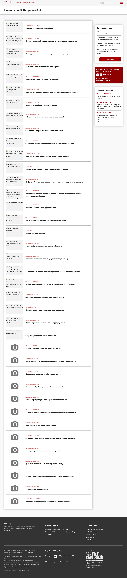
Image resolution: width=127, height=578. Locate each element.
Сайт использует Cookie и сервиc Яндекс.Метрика (16, 570)
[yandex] (52, 562)
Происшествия (56, 529)
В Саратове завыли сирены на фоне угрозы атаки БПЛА (107, 33)
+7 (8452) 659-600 (91, 534)
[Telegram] (101, 74)
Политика (67, 529)
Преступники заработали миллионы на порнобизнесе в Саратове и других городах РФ (108, 51)
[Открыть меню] (121, 3)
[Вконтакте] (55, 556)
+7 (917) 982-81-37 (91, 532)
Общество (48, 529)
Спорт (74, 532)
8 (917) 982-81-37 (108, 74)
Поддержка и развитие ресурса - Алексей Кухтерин (94, 566)
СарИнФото (48, 534)
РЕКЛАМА (89, 540)
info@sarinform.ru (103, 80)
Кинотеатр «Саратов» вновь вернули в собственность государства (108, 44)
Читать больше (110, 59)
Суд (63, 529)
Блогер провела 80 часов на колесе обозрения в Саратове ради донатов (107, 38)
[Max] (97, 74)
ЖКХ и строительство (58, 532)
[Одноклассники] (64, 556)
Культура (68, 532)
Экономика (48, 532)
